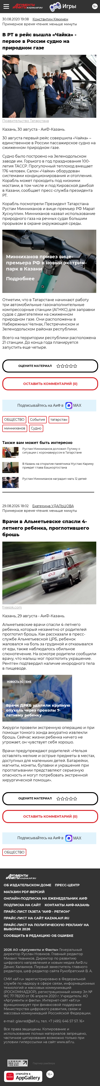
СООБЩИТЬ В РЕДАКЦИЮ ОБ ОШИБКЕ (38, 936)
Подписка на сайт (22, 905)
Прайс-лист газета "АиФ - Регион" (37, 911)
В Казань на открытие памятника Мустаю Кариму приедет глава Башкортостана (58, 465)
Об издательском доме (27, 885)
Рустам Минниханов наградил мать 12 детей (54, 478)
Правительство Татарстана (25, 121)
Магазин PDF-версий (24, 892)
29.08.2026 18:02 (15, 506)
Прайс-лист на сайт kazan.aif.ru (36, 918)
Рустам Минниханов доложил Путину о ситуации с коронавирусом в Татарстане (52, 450)
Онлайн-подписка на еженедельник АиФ (45, 898)
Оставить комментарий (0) (50, 384)
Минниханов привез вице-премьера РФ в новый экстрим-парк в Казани (46, 263)
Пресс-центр (67, 885)
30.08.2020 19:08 (15, 19)
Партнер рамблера (44, 1063)
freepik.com (12, 607)
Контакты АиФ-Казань (67, 905)
